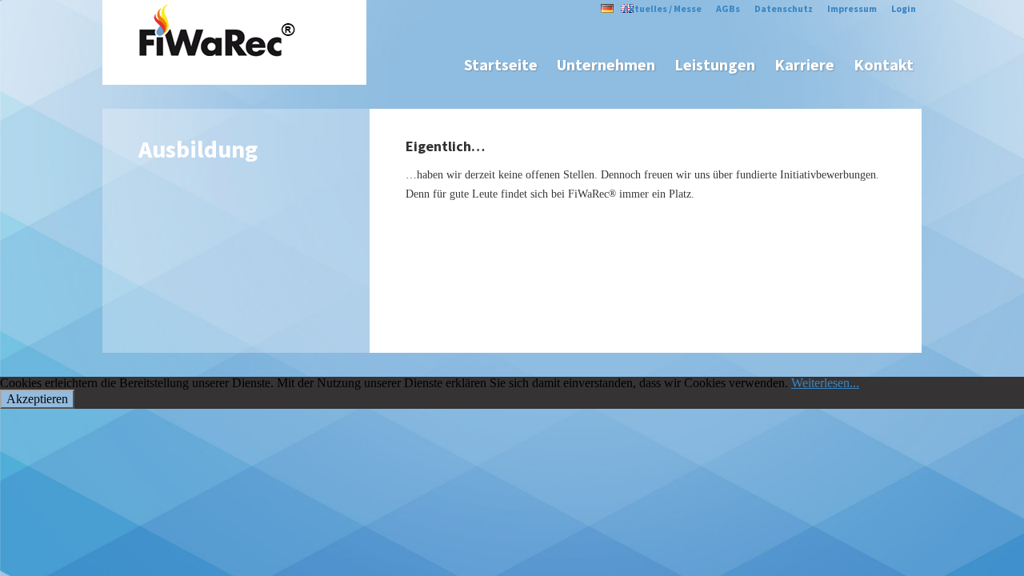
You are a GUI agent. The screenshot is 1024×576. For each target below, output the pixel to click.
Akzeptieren (37, 399)
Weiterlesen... (825, 383)
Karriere (804, 64)
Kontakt (884, 64)
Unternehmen (606, 64)
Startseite (501, 64)
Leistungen (714, 64)
